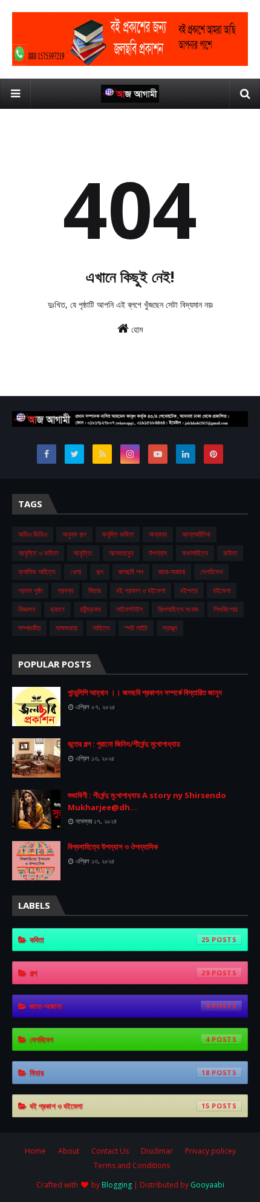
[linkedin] (185, 454)
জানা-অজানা (171, 572)
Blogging (117, 1185)
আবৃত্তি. (83, 553)
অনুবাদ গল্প (74, 534)
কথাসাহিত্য (195, 553)
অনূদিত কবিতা (118, 534)
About (68, 1151)
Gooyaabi (207, 1185)
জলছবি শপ (131, 572)
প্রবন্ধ (65, 590)
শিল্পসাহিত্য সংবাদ (178, 609)
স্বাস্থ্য (170, 628)
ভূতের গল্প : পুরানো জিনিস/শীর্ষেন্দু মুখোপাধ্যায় (124, 743)
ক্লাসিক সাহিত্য (36, 572)
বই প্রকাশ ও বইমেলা (140, 590)
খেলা (75, 572)
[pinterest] (213, 454)
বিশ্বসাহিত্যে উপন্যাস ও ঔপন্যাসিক (113, 846)
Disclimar (157, 1151)
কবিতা (230, 553)
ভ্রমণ (57, 609)
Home (35, 1151)
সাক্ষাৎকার (66, 628)
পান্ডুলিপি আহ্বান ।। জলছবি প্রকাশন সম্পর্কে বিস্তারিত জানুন (145, 692)
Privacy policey (210, 1151)
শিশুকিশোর (225, 609)
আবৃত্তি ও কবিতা (38, 553)
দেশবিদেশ (211, 572)
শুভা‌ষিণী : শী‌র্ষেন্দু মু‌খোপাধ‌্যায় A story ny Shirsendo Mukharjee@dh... (147, 801)
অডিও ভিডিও (32, 534)
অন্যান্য (158, 534)
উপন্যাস (158, 553)
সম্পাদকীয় (29, 628)
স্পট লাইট (136, 628)
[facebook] (46, 454)
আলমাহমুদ (121, 553)
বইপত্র (189, 590)
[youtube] (157, 454)
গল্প (99, 572)
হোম (136, 329)
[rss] (102, 454)
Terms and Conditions (132, 1165)
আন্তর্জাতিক (196, 534)
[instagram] (130, 454)
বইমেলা (221, 590)
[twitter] (74, 454)
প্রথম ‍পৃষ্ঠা (30, 590)
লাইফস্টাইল (129, 609)
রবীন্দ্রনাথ (90, 609)
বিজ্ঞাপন (26, 609)
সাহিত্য (101, 628)
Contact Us (110, 1151)
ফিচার (94, 590)
